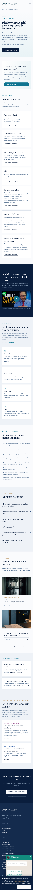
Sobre (3, 826)
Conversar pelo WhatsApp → (11, 125)
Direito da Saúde (6, 844)
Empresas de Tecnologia (8, 848)
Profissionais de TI (6, 851)
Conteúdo (4, 832)
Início (3, 9)
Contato (4, 830)
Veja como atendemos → (8, 342)
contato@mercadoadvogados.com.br (17, 795)
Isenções (4, 840)
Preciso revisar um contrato (14, 871)
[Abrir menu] (30, 3)
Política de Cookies (19, 881)
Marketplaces (5, 842)
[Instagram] (2, 876)
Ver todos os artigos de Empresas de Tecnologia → (14, 646)
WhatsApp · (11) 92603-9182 (16, 791)
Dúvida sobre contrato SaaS (14, 874)
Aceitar (24, 887)
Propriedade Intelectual (8, 853)
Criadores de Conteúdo (8, 846)
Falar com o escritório (10, 50)
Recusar (9, 887)
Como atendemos (6, 828)
